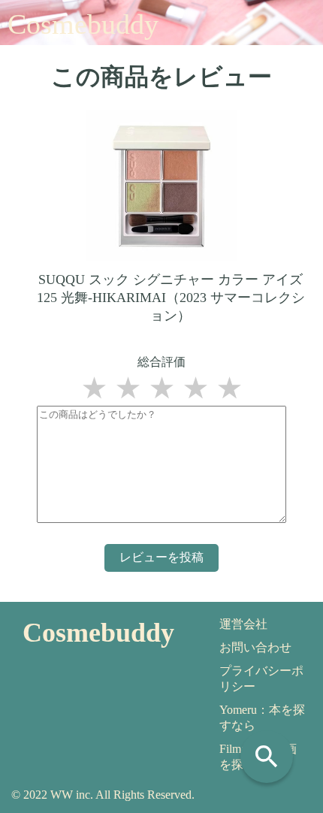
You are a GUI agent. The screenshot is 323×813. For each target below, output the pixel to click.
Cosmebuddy (83, 24)
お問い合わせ (255, 647)
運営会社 (243, 624)
